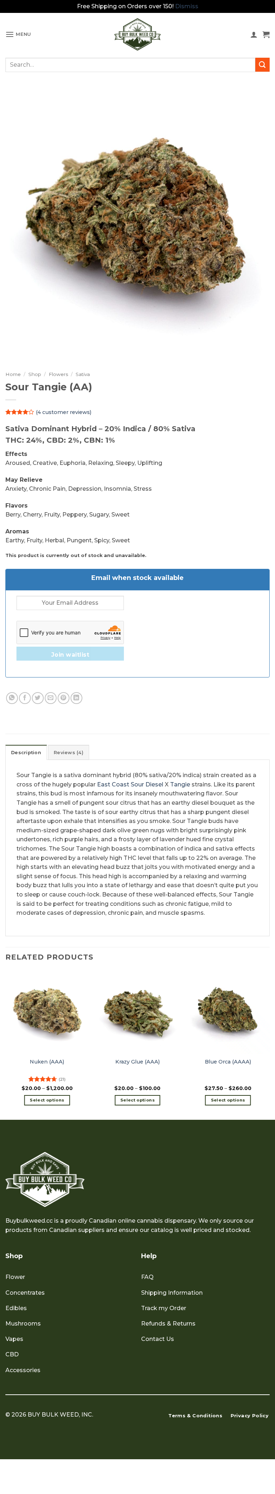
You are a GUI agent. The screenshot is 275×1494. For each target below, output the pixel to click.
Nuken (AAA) (47, 1061)
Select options (47, 1100)
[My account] (253, 34)
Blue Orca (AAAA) (228, 1061)
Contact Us (157, 1339)
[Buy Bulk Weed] (137, 34)
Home (13, 374)
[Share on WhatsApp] (12, 698)
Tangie (180, 784)
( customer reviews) (63, 412)
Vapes (14, 1339)
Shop (34, 374)
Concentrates (25, 1292)
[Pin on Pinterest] (63, 698)
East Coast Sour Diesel (130, 784)
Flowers (58, 374)
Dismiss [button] (186, 6)
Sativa (83, 374)
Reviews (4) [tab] (68, 752)
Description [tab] (26, 752)
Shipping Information (172, 1292)
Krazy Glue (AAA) (137, 1061)
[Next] (269, 1044)
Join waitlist (70, 654)
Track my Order (163, 1308)
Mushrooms (23, 1323)
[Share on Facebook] (25, 698)
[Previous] (5, 1044)
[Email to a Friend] (51, 698)
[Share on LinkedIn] (76, 698)
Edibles (16, 1308)
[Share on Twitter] (38, 698)
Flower (15, 1277)
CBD (12, 1354)
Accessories (22, 1370)
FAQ (147, 1277)
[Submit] (262, 65)
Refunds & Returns (168, 1323)
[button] (18, 34)
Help (148, 1256)
